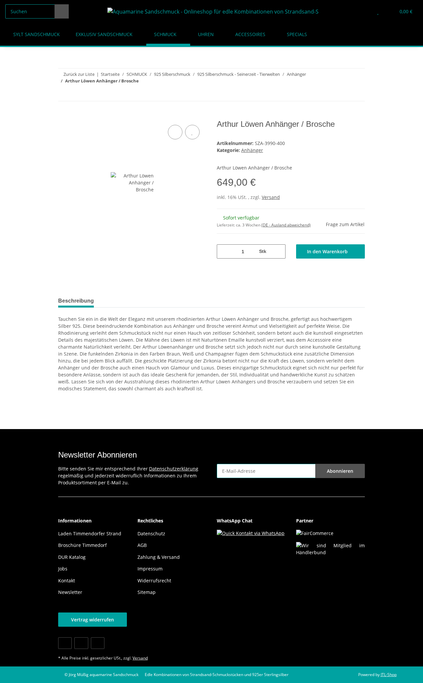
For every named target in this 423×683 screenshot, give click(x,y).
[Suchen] (62, 11)
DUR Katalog (72, 557)
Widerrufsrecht (154, 580)
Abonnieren (340, 471)
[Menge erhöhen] (278, 251)
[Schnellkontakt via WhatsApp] (251, 532)
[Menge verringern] (224, 251)
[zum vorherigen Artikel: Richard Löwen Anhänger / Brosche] (343, 94)
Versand (271, 197)
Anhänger (252, 150)
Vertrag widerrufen (92, 619)
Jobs (62, 568)
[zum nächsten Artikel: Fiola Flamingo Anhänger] (358, 94)
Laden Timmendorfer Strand (89, 533)
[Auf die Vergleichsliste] (175, 132)
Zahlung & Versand (158, 557)
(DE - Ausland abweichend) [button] (286, 225)
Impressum (150, 568)
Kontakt (66, 580)
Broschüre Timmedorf (82, 545)
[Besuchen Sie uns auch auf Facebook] (65, 643)
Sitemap (146, 592)
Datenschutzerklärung (173, 468)
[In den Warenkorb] (63, 116)
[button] (365, 11)
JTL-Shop (389, 674)
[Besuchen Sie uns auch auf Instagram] (97, 643)
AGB (142, 545)
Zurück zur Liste (79, 74)
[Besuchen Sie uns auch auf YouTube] (81, 643)
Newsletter (70, 592)
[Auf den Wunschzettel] (192, 132)
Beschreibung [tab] (76, 301)
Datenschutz (151, 533)
